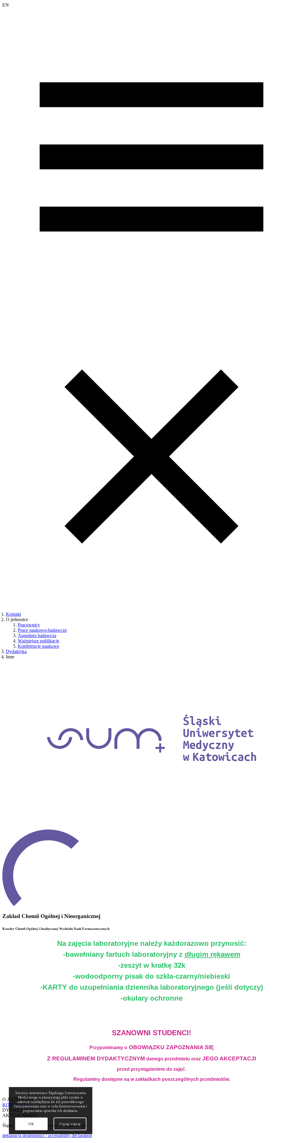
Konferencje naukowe (38, 646)
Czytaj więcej (69, 1124)
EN (5, 4)
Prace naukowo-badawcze (42, 630)
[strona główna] (151, 826)
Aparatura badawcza (37, 635)
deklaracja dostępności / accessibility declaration (47, 1135)
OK (31, 1124)
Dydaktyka (16, 651)
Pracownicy (29, 624)
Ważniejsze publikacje (38, 640)
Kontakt (13, 614)
